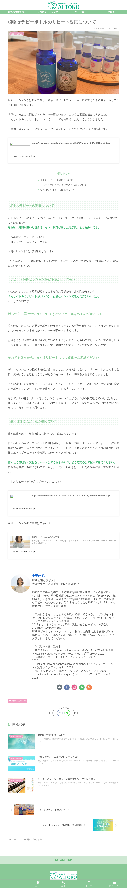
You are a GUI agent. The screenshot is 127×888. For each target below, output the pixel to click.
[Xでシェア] (52, 713)
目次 (59, 173)
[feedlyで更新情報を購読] (82, 687)
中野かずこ (39, 575)
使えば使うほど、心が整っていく (57, 189)
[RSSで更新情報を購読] (89, 687)
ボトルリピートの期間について (56, 180)
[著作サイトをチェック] (59, 687)
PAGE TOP (65, 860)
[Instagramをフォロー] (74, 687)
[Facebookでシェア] (60, 713)
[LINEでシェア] (67, 713)
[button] (75, 713)
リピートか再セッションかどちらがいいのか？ (64, 184)
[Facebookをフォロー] (67, 687)
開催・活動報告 (19, 700)
